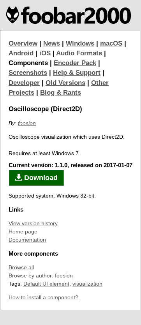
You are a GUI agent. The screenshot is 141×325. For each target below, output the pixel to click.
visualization (87, 284)
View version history (33, 223)
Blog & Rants (60, 92)
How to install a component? (43, 297)
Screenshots (28, 72)
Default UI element (46, 284)
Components (28, 63)
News (51, 43)
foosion (27, 123)
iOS (45, 53)
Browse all (21, 267)
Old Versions (65, 83)
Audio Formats (79, 53)
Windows (80, 43)
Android (21, 53)
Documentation (27, 240)
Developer (24, 83)
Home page (23, 231)
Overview (23, 43)
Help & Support (76, 72)
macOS (111, 43)
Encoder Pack (75, 63)
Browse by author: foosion (41, 275)
